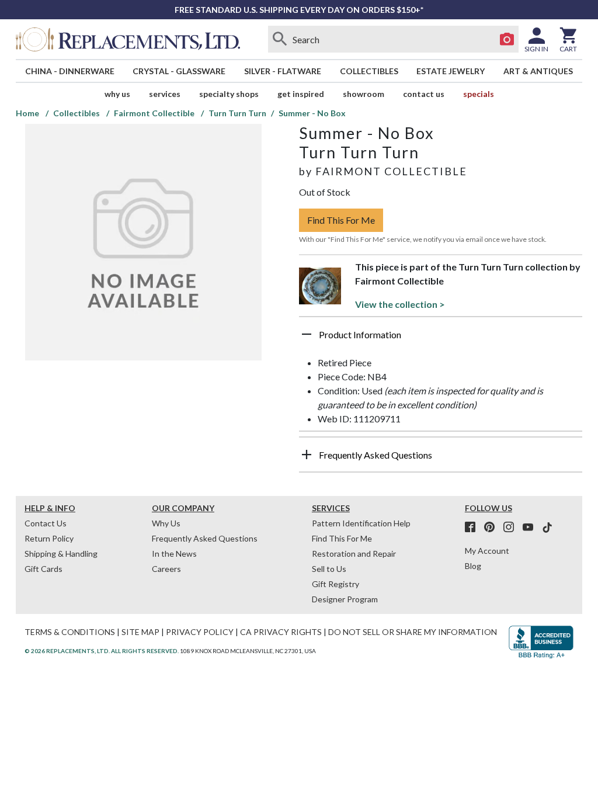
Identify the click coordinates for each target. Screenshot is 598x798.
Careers (166, 569)
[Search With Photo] (507, 39)
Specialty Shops (229, 94)
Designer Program (345, 599)
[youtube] (531, 527)
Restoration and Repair (354, 553)
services (164, 94)
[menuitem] (70, 71)
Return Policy (49, 538)
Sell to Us (329, 569)
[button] (440, 339)
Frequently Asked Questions (205, 538)
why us (117, 94)
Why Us (166, 523)
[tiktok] (547, 527)
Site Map (140, 632)
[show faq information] (306, 454)
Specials (478, 94)
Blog (473, 566)
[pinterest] (493, 527)
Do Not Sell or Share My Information (412, 632)
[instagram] (512, 527)
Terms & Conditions (70, 632)
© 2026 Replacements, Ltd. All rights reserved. (102, 650)
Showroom (363, 94)
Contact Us (423, 94)
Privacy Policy (200, 632)
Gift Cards (43, 569)
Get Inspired (300, 94)
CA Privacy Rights (281, 632)
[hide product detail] (306, 334)
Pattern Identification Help (361, 523)
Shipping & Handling (61, 553)
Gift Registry (335, 584)
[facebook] (473, 527)
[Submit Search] (279, 39)
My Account (487, 551)
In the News (174, 553)
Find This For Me (341, 219)
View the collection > (400, 304)
